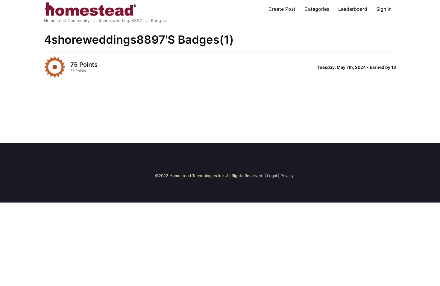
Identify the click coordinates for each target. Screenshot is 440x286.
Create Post (281, 9)
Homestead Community (67, 20)
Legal (272, 175)
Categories (316, 9)
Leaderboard (352, 9)
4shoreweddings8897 (120, 20)
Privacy (287, 175)
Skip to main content (25, 4)
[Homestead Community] (90, 9)
